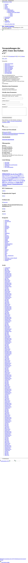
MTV (10, 180)
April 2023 (7, 301)
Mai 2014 (7, 411)
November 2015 (8, 390)
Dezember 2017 (8, 363)
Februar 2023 (7, 304)
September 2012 (8, 435)
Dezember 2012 (8, 431)
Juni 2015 (7, 396)
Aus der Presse (14, 174)
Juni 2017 (7, 367)
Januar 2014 (7, 416)
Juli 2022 (6, 311)
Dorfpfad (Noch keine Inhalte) (13, 12)
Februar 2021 (7, 326)
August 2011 (7, 450)
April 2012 (7, 440)
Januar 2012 (7, 444)
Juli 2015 (6, 395)
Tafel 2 (11, 14)
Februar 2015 (7, 400)
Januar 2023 (7, 305)
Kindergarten (7, 245)
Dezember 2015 (8, 389)
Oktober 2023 (7, 296)
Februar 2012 (7, 443)
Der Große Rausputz (9, 167)
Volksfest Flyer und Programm (11, 164)
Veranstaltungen (17, 184)
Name (3, 98)
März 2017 (7, 371)
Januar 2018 (7, 362)
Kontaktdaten (7, 17)
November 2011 (8, 446)
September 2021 (8, 320)
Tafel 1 (11, 13)
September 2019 (8, 342)
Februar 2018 (7, 360)
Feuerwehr (15, 177)
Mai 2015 (7, 397)
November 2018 (8, 352)
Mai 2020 (7, 333)
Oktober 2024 (7, 285)
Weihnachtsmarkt (10, 11)
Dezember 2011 (8, 445)
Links (6, 5)
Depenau (15, 175)
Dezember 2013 (8, 417)
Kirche (4, 180)
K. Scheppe (22, 56)
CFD (22, 174)
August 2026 (7, 267)
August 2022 (7, 310)
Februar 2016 (7, 386)
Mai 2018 (7, 357)
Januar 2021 (7, 327)
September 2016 (8, 378)
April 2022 (7, 312)
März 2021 (7, 325)
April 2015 (7, 398)
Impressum (7, 18)
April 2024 (7, 288)
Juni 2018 (7, 356)
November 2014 (8, 404)
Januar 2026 (7, 272)
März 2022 (7, 313)
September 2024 (8, 286)
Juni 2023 (7, 299)
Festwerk (9, 177)
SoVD (23, 180)
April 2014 (7, 412)
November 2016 (8, 376)
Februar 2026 (7, 271)
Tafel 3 (11, 15)
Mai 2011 (7, 453)
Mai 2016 (7, 383)
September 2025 (8, 276)
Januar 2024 (7, 292)
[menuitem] (15, 20)
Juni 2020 (7, 332)
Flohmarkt (19, 177)
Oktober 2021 (7, 319)
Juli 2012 (6, 437)
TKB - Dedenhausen (9, 182)
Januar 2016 (7, 387)
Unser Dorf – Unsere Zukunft (11, 258)
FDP (6, 177)
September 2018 (8, 353)
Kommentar (5, 106)
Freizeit (22, 177)
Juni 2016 (7, 382)
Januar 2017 (7, 373)
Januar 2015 (7, 402)
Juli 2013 (6, 423)
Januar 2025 (7, 281)
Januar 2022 (7, 316)
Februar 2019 (7, 349)
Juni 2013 (7, 424)
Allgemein (6, 174)
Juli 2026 (6, 268)
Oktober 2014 (7, 405)
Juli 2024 (6, 287)
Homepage (7, 178)
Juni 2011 (7, 452)
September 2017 (8, 365)
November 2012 (8, 432)
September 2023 (8, 297)
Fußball (3, 178)
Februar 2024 (7, 291)
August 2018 (7, 354)
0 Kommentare (11, 56)
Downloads (7, 8)
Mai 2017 (7, 369)
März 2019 (7, 347)
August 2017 (7, 366)
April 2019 (7, 346)
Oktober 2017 (7, 364)
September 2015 (8, 392)
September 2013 (8, 420)
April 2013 (7, 426)
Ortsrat (18, 180)
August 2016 (7, 379)
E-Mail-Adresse (5, 100)
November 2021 (8, 318)
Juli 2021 (6, 323)
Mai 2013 (7, 425)
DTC (23, 175)
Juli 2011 (6, 451)
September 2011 (8, 449)
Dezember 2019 (8, 338)
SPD (3, 182)
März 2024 (7, 290)
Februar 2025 (7, 280)
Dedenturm (12, 175)
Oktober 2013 (7, 419)
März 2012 (7, 442)
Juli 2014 (6, 409)
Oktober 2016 (7, 377)
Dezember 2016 (8, 375)
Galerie (6, 6)
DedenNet (7, 175)
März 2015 (7, 399)
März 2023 (7, 303)
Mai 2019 (7, 345)
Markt (7, 180)
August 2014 (7, 408)
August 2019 (7, 343)
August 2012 (7, 436)
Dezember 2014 (8, 403)
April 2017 (7, 370)
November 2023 (8, 294)
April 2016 (7, 384)
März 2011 (7, 455)
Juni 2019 (7, 344)
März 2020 (7, 334)
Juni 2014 (7, 410)
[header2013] (7, 1)
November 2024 (8, 284)
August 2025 (7, 277)
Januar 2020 (7, 337)
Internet (12, 178)
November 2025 (8, 274)
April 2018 (7, 358)
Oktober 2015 (7, 391)
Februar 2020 (7, 336)
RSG (17, 56)
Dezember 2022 (8, 306)
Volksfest (4, 185)
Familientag (4, 177)
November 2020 (8, 329)
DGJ (19, 175)
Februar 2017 (7, 372)
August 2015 (7, 393)
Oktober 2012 (7, 433)
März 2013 (7, 428)
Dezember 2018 (8, 351)
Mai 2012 (7, 439)
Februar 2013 (7, 429)
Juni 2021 (7, 324)
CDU (20, 174)
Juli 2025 (6, 278)
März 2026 (7, 270)
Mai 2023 (7, 300)
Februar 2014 (7, 415)
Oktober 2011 (7, 448)
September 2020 (8, 331)
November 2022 (8, 307)
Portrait (6, 7)
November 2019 (8, 339)
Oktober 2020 (7, 330)
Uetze (14, 182)
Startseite (6, 4)
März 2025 (7, 279)
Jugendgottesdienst (8, 243)
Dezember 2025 (8, 273)
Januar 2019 (7, 350)
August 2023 (7, 298)
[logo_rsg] (10, 30)
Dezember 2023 (8, 293)
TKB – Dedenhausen (9, 255)
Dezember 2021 (8, 317)
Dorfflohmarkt (10, 10)
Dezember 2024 (8, 283)
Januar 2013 (7, 430)
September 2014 (8, 406)
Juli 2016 (6, 380)
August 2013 (7, 422)
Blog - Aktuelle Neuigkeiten (8, 26)
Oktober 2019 (7, 340)
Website (3, 104)
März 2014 (7, 413)
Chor (3, 175)
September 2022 (8, 309)
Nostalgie (14, 180)
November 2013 (8, 418)
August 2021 (7, 321)
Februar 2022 (7, 314)
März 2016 (7, 385)
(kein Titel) (7, 162)
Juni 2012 (7, 438)
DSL (21, 175)
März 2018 (7, 359)
